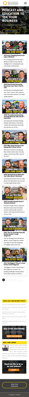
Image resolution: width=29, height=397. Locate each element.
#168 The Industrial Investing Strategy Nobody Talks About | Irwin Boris (14, 116)
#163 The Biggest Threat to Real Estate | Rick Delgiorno (14, 264)
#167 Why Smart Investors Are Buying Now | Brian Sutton (14, 146)
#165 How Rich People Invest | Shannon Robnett (14, 202)
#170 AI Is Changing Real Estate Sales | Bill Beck (14, 56)
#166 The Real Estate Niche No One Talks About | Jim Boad (14, 175)
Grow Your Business (11, 31)
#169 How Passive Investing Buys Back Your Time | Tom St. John (14, 86)
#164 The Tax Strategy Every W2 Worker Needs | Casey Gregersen (14, 234)
